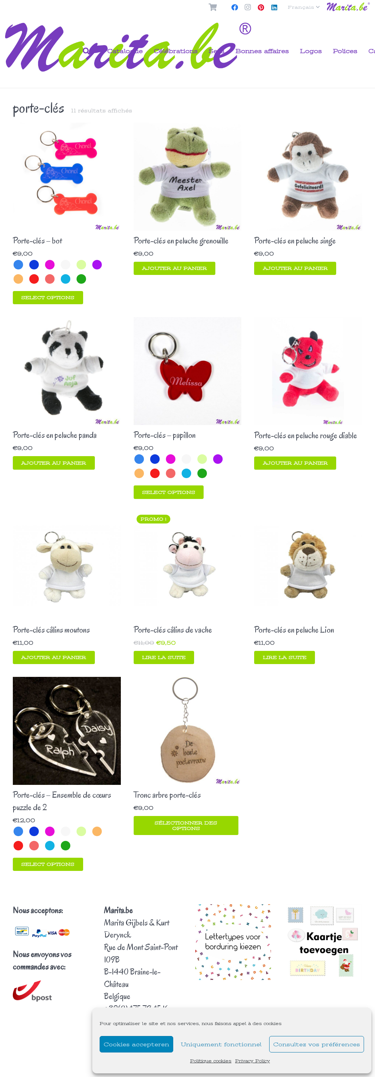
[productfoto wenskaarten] (324, 942)
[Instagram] (248, 7)
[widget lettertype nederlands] (233, 942)
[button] (303, 7)
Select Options (47, 297)
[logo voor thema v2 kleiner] (348, 7)
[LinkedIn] (274, 7)
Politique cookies (210, 1060)
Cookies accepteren (136, 1044)
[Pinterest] (261, 7)
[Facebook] (234, 7)
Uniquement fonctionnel (221, 1044)
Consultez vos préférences (316, 1044)
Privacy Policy (252, 1060)
